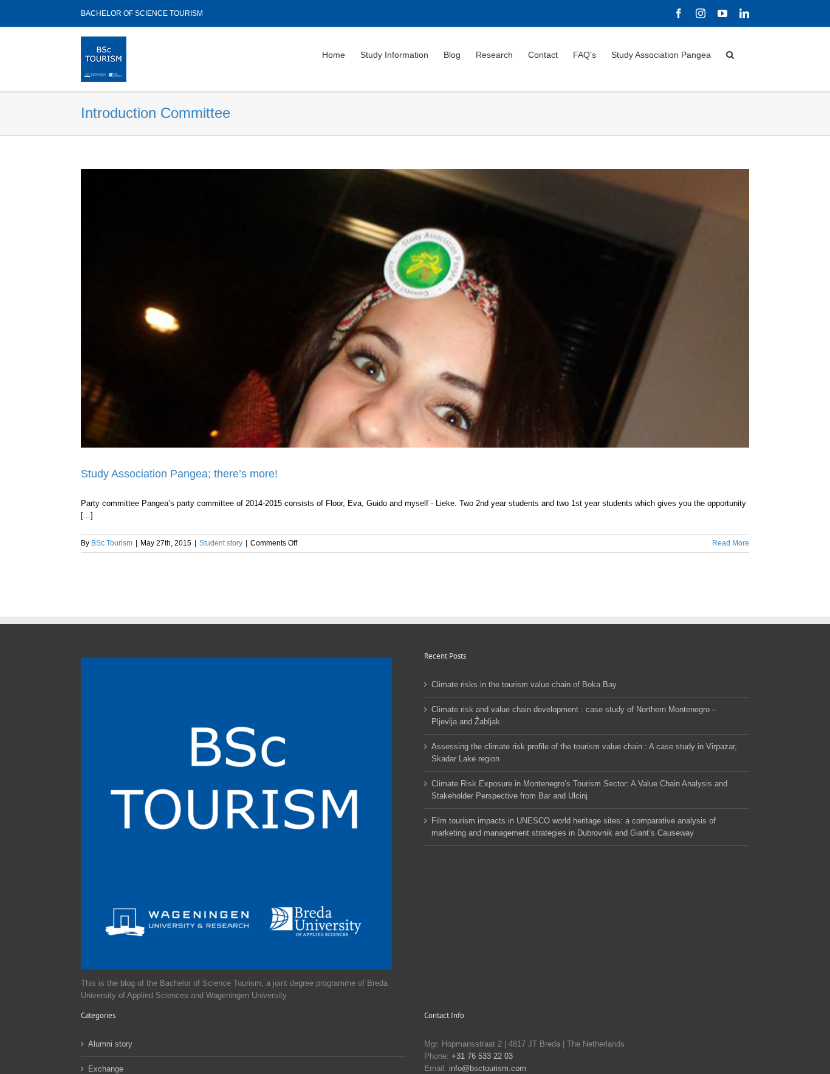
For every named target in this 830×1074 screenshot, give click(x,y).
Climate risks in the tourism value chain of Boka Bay (524, 684)
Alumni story (110, 1043)
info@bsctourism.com (487, 1068)
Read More (730, 543)
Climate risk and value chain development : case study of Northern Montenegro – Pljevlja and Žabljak (573, 715)
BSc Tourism (111, 543)
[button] (730, 53)
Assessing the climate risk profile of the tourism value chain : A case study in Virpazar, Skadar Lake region (584, 752)
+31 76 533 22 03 (482, 1056)
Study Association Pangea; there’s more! (179, 474)
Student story (220, 543)
